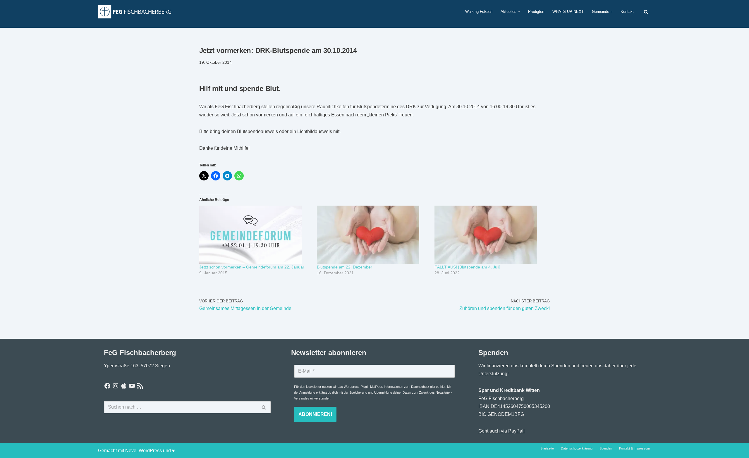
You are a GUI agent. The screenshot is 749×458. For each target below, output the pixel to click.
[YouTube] (131, 385)
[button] (519, 12)
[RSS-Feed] (140, 385)
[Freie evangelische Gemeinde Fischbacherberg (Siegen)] (134, 11)
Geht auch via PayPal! (501, 430)
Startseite (547, 448)
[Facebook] (107, 385)
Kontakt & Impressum (634, 448)
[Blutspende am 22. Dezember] (373, 235)
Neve (130, 450)
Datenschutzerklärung (576, 448)
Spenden (605, 448)
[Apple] (123, 385)
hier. (443, 386)
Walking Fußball (478, 11)
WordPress (150, 450)
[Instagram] (115, 385)
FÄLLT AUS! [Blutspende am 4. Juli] (467, 267)
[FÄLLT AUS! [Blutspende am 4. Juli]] (490, 235)
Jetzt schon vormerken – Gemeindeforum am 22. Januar (251, 267)
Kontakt (627, 11)
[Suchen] (646, 12)
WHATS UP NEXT (568, 11)
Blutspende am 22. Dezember (344, 267)
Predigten (536, 11)
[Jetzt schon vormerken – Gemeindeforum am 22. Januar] (255, 235)
